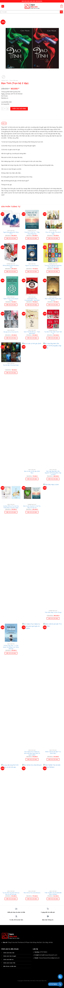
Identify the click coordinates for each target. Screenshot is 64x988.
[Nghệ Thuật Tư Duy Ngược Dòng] (11, 286)
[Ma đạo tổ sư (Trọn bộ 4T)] (11, 319)
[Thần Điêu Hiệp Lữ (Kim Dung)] (53, 546)
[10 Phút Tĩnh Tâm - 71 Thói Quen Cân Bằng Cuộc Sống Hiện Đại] (11, 632)
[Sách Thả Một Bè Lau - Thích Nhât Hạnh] (32, 319)
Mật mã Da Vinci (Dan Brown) (32, 893)
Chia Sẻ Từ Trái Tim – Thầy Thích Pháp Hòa (31, 233)
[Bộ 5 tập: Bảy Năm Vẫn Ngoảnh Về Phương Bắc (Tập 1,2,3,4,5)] (53, 405)
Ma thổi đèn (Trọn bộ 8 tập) (11, 365)
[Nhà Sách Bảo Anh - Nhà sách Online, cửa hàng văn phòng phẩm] (32, 6)
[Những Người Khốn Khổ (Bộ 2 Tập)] (11, 252)
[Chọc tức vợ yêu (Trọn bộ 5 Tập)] (53, 219)
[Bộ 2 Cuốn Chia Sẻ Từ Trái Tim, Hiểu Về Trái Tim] (32, 493)
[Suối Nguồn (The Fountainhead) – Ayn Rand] (32, 286)
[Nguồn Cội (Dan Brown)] (32, 252)
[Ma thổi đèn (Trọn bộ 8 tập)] (11, 352)
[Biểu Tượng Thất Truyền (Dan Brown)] (53, 286)
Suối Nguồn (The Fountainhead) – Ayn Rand (32, 299)
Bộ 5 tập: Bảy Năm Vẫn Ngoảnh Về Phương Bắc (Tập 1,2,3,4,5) (53, 473)
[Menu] (2, 6)
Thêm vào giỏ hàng (19, 108)
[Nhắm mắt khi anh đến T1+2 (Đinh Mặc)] (53, 686)
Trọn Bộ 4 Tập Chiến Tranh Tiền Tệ (53, 332)
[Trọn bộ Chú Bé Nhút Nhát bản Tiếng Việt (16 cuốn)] (53, 252)
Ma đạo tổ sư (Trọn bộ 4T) (11, 332)
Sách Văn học (14, 80)
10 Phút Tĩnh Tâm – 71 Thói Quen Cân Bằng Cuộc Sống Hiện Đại (11, 647)
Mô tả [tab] (4, 123)
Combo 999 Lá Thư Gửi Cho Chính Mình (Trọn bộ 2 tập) (11, 506)
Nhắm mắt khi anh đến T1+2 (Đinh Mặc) (53, 752)
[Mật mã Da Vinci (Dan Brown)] (32, 827)
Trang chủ (4, 80)
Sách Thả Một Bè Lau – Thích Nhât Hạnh (32, 332)
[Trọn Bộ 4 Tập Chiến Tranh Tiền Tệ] (53, 319)
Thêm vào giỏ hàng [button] (11, 238)
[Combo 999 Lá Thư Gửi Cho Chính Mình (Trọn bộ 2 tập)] (11, 493)
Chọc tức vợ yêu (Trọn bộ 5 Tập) (53, 233)
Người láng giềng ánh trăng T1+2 (10, 233)
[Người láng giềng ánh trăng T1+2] (11, 219)
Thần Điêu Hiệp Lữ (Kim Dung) (53, 612)
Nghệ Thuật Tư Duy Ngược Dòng (11, 299)
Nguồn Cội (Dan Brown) (32, 265)
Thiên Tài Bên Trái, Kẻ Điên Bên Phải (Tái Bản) (53, 893)
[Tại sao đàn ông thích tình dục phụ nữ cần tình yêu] (11, 827)
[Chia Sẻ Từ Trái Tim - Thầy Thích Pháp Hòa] (32, 219)
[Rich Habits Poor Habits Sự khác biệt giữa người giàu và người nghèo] (32, 686)
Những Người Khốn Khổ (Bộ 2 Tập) (11, 266)
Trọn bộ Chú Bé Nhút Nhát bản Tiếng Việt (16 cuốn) (53, 266)
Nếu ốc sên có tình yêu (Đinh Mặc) (32, 472)
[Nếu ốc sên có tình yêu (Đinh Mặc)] (32, 405)
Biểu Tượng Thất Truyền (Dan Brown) (53, 299)
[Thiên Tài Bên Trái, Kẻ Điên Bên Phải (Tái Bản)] (53, 827)
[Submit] (61, 11)
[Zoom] (3, 77)
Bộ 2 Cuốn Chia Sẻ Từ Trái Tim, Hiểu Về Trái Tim (32, 506)
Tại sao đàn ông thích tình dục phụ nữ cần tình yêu (10, 893)
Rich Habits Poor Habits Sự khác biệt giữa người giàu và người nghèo (32, 753)
